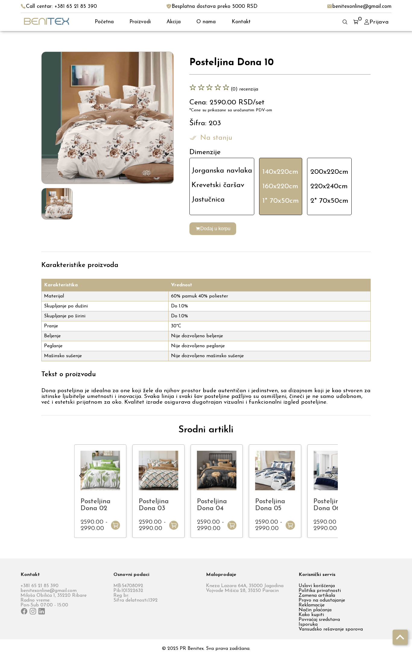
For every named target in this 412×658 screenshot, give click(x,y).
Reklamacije (312, 605)
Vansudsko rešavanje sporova (331, 629)
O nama (206, 21)
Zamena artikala (317, 595)
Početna (104, 21)
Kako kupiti (311, 614)
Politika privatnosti (320, 590)
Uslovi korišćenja (317, 585)
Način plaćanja (315, 610)
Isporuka (308, 624)
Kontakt (241, 21)
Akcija (173, 21)
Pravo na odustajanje (322, 600)
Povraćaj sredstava (319, 619)
